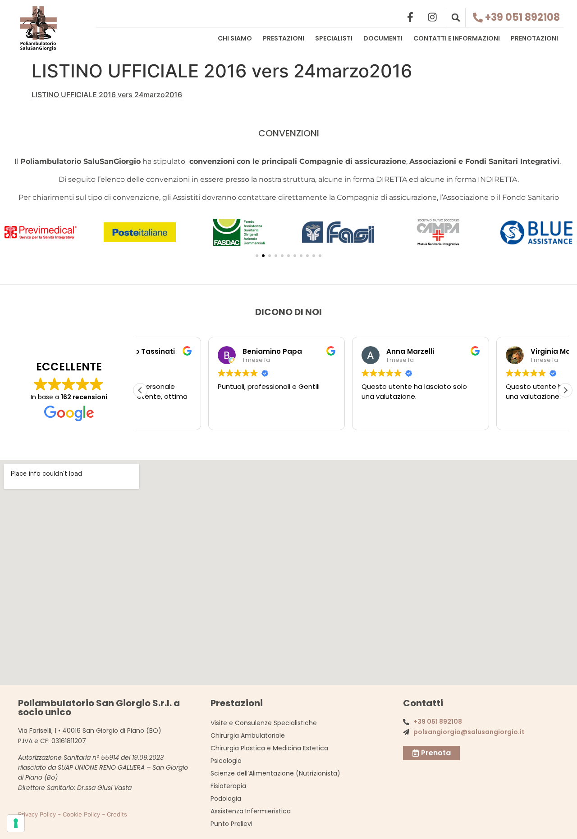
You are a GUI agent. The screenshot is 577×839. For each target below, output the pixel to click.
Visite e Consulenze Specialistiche (264, 722)
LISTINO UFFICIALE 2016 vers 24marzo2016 (107, 94)
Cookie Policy (81, 814)
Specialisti (334, 38)
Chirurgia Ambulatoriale (248, 735)
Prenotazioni (534, 38)
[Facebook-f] (410, 17)
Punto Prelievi (231, 823)
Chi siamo (235, 38)
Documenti (383, 38)
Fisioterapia (228, 785)
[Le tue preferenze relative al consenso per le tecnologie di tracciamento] (15, 823)
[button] (456, 17)
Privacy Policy (37, 814)
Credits (117, 814)
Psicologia (226, 760)
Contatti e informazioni (456, 38)
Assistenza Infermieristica (251, 811)
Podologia (226, 798)
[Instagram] (432, 17)
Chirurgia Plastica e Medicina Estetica (269, 748)
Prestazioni (283, 38)
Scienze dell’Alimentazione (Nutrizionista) (275, 773)
